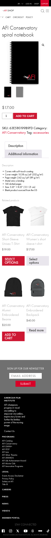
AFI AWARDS (8, 457)
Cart (8, 17)
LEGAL (5, 471)
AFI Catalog (7, 440)
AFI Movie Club (8, 463)
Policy (29, 17)
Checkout (18, 17)
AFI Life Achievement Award (14, 460)
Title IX (5, 484)
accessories (41, 132)
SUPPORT (44, 4)
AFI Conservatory (14, 132)
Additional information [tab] (23, 154)
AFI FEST (6, 449)
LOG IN (29, 4)
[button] (43, 45)
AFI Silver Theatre (9, 455)
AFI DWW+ (7, 446)
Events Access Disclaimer (13, 475)
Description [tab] (15, 145)
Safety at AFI (7, 481)
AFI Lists (5, 452)
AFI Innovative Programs (12, 466)
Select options (11, 261)
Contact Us (9, 431)
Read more (36, 330)
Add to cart (25, 115)
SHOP (36, 4)
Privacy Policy (8, 478)
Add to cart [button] (10, 336)
